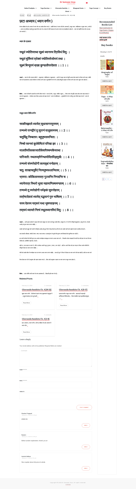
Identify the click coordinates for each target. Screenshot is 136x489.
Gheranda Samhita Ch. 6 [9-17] (73, 289)
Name (23, 369)
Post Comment (84, 407)
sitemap (68, 484)
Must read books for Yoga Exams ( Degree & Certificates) (106, 30)
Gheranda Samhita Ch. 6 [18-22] (36, 289)
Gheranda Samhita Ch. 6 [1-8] (35, 318)
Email (23, 380)
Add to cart (107, 81)
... (37, 296)
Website (22, 391)
